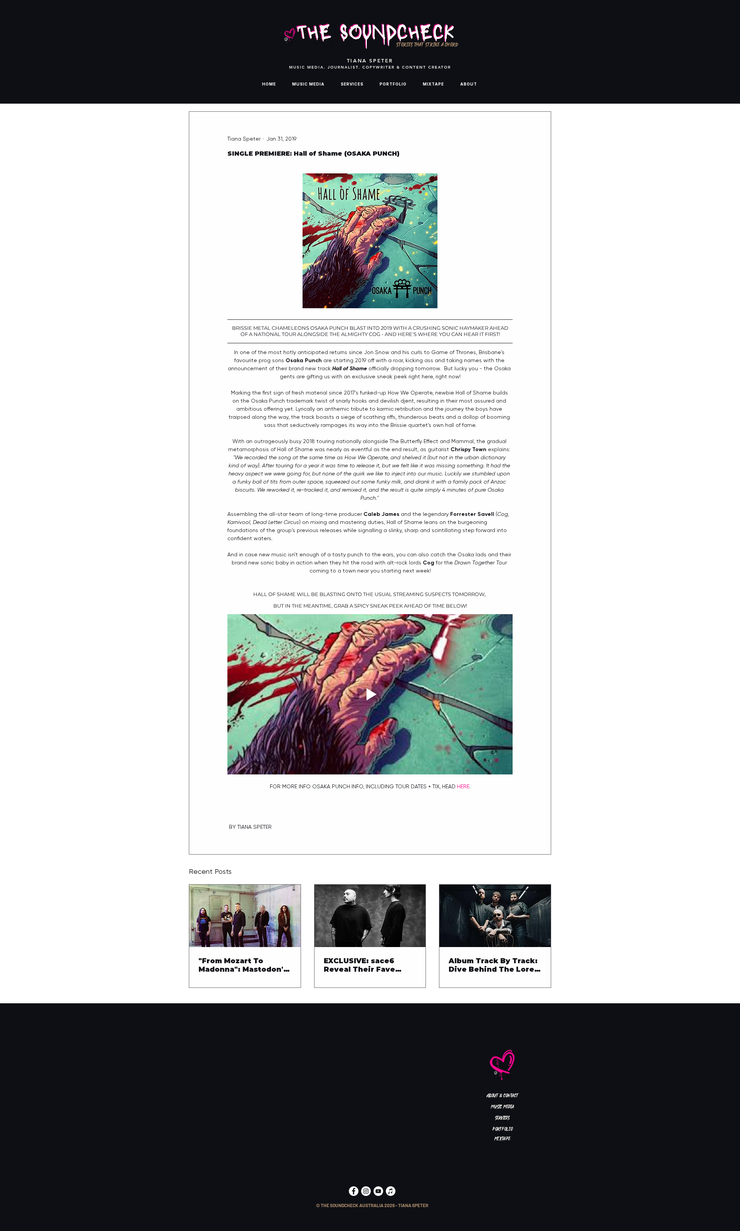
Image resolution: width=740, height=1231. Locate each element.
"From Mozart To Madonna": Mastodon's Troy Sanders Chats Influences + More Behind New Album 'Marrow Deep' (243, 965)
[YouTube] (378, 1191)
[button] (372, 1205)
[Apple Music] (390, 1191)
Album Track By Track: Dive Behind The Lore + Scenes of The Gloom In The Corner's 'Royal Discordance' (494, 965)
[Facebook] (353, 1191)
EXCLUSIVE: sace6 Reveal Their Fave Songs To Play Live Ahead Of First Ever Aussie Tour (362, 965)
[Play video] (370, 694)
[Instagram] (366, 1191)
